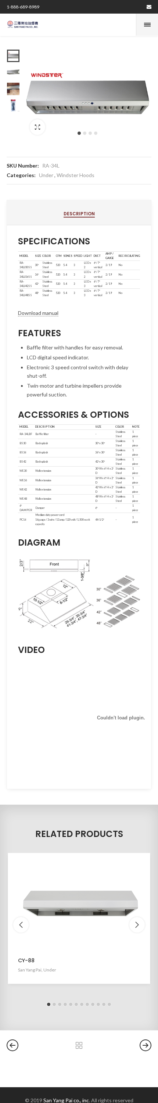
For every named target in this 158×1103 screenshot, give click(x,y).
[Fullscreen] (37, 127)
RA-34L (51, 165)
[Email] (149, 6)
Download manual (38, 313)
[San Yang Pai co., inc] (23, 24)
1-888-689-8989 (23, 7)
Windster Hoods (75, 175)
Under (46, 175)
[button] (79, 133)
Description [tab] (79, 214)
